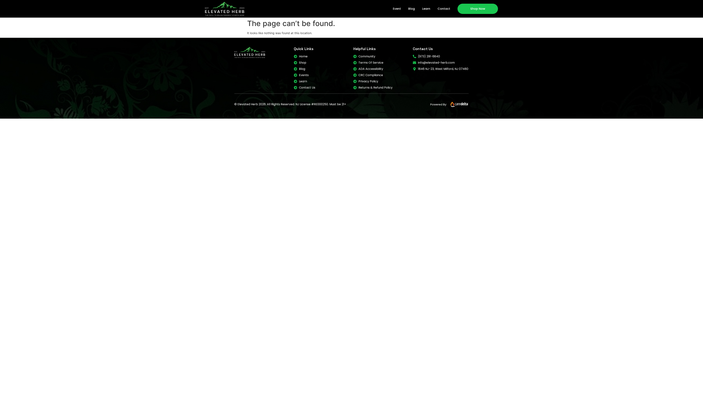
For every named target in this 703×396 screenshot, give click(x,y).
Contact (444, 9)
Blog (411, 9)
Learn (426, 9)
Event (397, 9)
